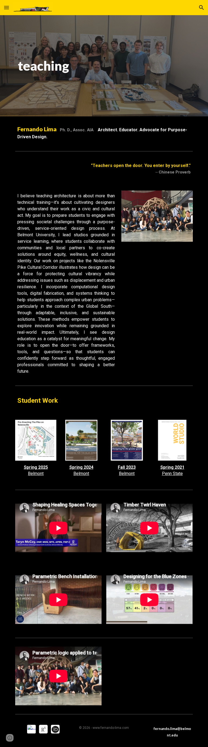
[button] (6, 7)
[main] (43, 66)
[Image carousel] (157, 219)
